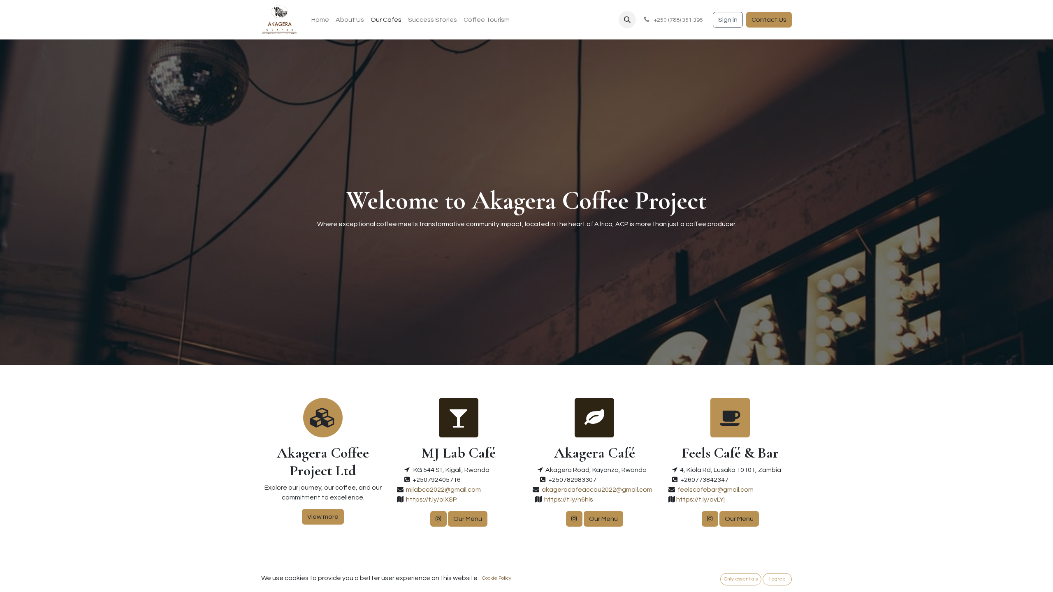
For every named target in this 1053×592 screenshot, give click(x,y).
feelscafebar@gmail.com (715, 489)
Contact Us (768, 19)
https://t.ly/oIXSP (430, 499)
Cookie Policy (496, 578)
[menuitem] (320, 20)
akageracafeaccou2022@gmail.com (597, 489)
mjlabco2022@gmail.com (443, 489)
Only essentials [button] (741, 579)
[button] (627, 19)
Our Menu (467, 519)
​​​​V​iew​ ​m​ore (323, 516)
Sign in (728, 19)
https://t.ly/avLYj (700, 499)
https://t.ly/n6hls (567, 499)
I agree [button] (777, 579)
